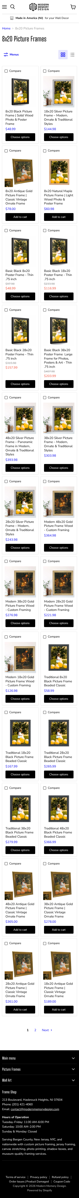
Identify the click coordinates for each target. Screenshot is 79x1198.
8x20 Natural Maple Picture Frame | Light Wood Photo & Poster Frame (58, 197)
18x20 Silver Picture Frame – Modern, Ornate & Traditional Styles (58, 117)
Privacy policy (38, 1177)
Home (6, 28)
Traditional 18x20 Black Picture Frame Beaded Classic (19, 757)
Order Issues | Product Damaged (29, 1182)
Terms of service (15, 1177)
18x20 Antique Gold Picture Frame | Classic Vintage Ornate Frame (58, 990)
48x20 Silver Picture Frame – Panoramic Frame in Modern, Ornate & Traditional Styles (19, 446)
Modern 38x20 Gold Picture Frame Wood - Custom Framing (19, 605)
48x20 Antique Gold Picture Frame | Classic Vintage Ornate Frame (19, 910)
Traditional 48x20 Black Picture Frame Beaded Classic (58, 832)
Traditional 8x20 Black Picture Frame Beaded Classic (58, 681)
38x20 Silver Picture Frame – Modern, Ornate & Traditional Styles (58, 444)
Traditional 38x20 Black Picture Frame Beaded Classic (19, 832)
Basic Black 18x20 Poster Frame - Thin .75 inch (58, 275)
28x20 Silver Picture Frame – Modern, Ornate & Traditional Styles (19, 528)
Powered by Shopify (39, 1190)
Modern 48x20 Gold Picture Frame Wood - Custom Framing (58, 526)
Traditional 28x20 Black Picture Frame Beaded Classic (58, 757)
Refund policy (60, 1177)
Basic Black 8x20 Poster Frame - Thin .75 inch (19, 275)
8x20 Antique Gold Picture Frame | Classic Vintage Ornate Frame (18, 197)
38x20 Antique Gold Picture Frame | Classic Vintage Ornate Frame (58, 910)
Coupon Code (62, 1182)
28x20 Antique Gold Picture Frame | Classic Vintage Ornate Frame (19, 990)
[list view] (72, 54)
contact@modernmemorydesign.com (35, 1109)
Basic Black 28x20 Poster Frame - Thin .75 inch (19, 354)
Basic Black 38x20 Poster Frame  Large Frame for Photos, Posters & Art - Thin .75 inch (58, 358)
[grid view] (63, 54)
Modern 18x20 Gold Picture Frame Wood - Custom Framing (19, 681)
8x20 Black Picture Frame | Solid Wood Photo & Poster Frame (19, 117)
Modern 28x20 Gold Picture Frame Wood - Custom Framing (58, 605)
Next (46, 1030)
